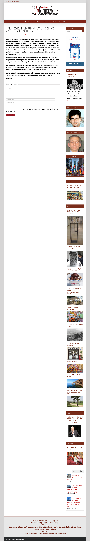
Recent (74, 471)
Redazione (10, 34)
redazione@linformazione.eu (13, 1)
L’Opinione (69, 181)
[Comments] (81, 471)
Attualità (25, 34)
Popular (69, 471)
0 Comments (30, 34)
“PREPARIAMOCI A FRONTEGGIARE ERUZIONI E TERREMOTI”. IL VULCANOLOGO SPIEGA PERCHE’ (74, 502)
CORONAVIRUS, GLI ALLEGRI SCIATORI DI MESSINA (74, 477)
